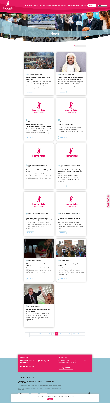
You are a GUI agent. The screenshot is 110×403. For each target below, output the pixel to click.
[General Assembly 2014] (71, 107)
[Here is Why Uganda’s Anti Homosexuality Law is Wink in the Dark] (39, 107)
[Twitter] (21, 377)
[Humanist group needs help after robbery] (71, 248)
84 (63, 334)
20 (40, 334)
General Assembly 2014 (65, 124)
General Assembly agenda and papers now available (38, 310)
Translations (22, 383)
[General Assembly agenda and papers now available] (39, 294)
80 (49, 334)
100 (74, 334)
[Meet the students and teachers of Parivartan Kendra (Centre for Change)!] (39, 201)
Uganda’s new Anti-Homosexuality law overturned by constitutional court (70, 78)
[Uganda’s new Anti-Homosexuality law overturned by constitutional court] (71, 62)
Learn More (58, 399)
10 (36, 334)
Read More (30, 92)
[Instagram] (24, 377)
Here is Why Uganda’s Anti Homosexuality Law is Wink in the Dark (38, 125)
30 (43, 334)
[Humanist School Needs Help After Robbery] (71, 201)
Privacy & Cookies (23, 381)
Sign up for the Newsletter (46, 381)
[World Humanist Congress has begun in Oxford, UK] (39, 62)
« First (27, 334)
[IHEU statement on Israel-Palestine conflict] (39, 248)
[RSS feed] (32, 377)
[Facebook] (18, 377)
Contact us (32, 381)
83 (60, 334)
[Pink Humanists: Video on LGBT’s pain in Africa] (39, 153)
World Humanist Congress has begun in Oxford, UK (38, 78)
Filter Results (80, 46)
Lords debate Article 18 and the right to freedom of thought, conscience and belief (71, 171)
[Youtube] (28, 377)
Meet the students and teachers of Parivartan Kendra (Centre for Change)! (39, 219)
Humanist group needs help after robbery (69, 264)
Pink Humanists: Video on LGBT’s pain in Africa (39, 170)
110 (78, 334)
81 (53, 334)
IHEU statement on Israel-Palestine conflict (37, 264)
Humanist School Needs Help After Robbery (69, 219)
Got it (50, 399)
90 (70, 334)
